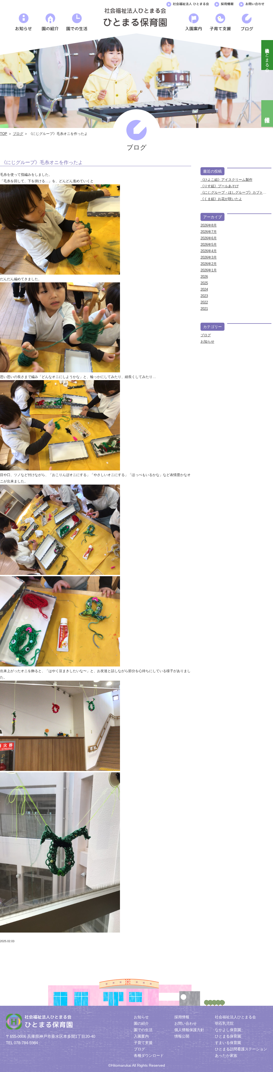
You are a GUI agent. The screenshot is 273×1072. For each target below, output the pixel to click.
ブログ (18, 134)
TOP (3, 134)
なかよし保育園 (228, 1030)
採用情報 (227, 4)
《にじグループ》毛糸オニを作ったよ (42, 162)
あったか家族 (226, 1055)
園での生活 (143, 1030)
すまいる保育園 (228, 1042)
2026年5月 (208, 245)
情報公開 (181, 1036)
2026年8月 (208, 225)
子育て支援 (143, 1042)
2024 (204, 289)
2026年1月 (208, 270)
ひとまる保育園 (228, 1036)
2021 (204, 309)
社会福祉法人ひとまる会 (267, 55)
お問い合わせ (254, 4)
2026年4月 (208, 251)
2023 (204, 296)
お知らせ (207, 342)
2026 (204, 277)
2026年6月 (208, 238)
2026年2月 (208, 264)
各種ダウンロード (149, 1055)
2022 (204, 302)
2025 (204, 283)
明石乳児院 (224, 1023)
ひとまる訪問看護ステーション (241, 1049)
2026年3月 (208, 257)
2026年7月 (208, 232)
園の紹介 (141, 1023)
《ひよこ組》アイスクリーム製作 (226, 180)
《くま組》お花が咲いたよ (221, 199)
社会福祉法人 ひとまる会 (191, 4)
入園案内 (141, 1036)
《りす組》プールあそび (219, 186)
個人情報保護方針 (189, 1030)
